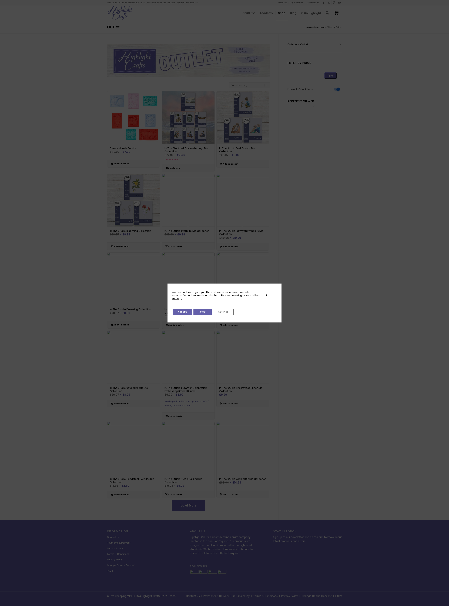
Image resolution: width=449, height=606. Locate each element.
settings (177, 298)
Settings (223, 312)
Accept (182, 312)
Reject (202, 312)
